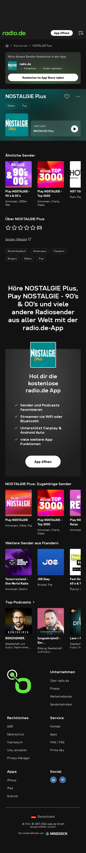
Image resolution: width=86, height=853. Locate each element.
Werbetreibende (61, 696)
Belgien (12, 259)
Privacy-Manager (18, 758)
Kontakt (55, 726)
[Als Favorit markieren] (66, 96)
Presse (55, 688)
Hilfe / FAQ (57, 742)
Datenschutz (15, 734)
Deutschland (46, 816)
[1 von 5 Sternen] (8, 228)
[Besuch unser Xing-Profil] (62, 780)
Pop (24, 106)
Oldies (11, 106)
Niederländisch (16, 251)
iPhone (11, 780)
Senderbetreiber (61, 704)
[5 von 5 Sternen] (33, 228)
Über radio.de (59, 680)
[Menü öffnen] (80, 33)
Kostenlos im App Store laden (43, 77)
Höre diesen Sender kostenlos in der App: (37, 56)
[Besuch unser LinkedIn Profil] (53, 780)
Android (12, 796)
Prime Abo (57, 750)
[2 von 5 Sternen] (14, 228)
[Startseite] (7, 45)
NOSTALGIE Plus (44, 131)
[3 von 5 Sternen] (20, 228)
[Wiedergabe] (74, 128)
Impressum (15, 742)
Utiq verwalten (17, 750)
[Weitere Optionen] (78, 96)
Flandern (59, 251)
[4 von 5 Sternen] (27, 228)
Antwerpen (40, 251)
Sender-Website (16, 239)
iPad (10, 788)
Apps (53, 734)
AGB (10, 726)
